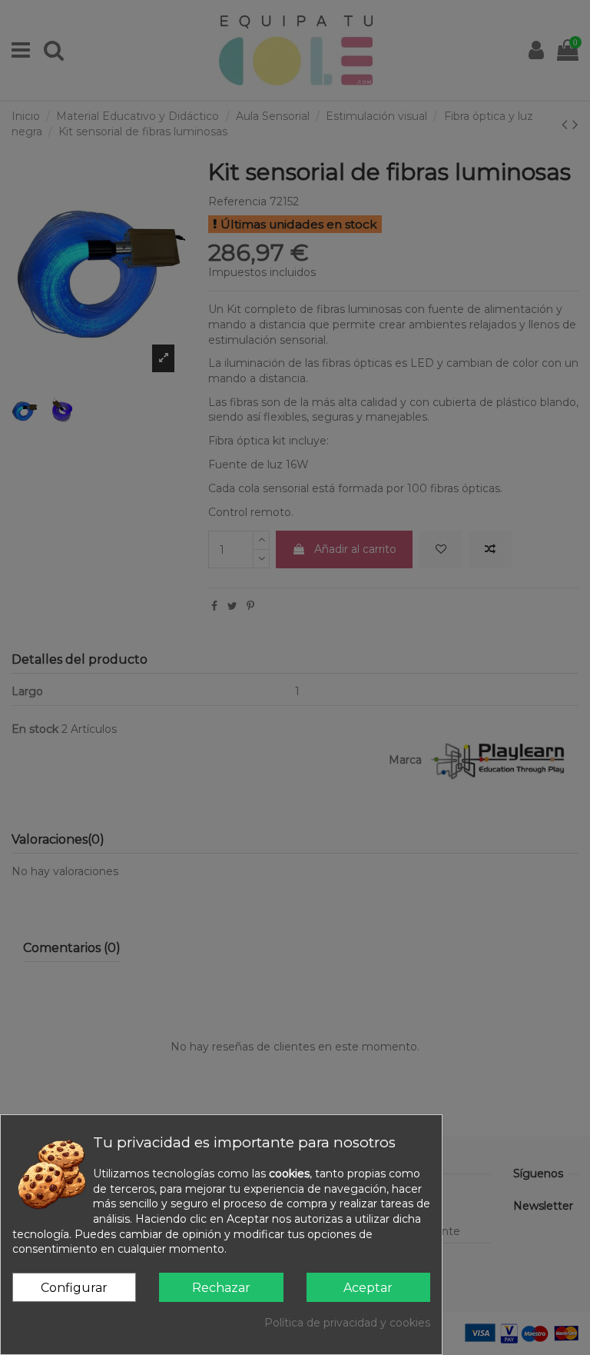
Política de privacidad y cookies (347, 1323)
